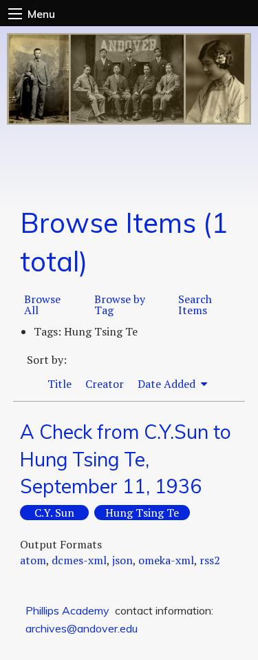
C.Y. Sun (54, 512)
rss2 (210, 560)
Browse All (42, 304)
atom (33, 560)
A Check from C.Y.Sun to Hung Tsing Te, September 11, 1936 (125, 458)
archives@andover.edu (81, 628)
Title (59, 383)
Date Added (168, 383)
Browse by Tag (119, 304)
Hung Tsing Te (142, 512)
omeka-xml (166, 560)
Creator (104, 383)
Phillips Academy (67, 610)
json (122, 560)
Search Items (195, 304)
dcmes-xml (79, 560)
